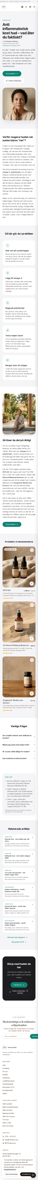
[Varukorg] (30, 7)
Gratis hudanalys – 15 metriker (20, 992)
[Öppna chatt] (33, 1175)
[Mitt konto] (26, 7)
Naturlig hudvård (8, 1113)
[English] (22, 7)
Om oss (5, 1071)
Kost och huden (8, 1126)
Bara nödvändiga (12, 1174)
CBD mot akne (7, 1110)
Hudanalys (6, 1078)
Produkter (6, 1068)
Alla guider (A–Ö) (18, 942)
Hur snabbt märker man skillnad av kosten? (17, 736)
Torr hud (6, 1119)
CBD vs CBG (7, 1123)
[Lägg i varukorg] (32, 583)
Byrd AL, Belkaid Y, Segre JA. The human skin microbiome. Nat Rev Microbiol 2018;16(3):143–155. (19, 783)
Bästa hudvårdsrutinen (10, 1107)
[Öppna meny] (34, 7)
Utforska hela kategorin (16, 937)
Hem (4, 1065)
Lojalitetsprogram (8, 1081)
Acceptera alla (27, 1174)
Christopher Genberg (11, 41)
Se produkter (10, 73)
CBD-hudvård (7, 1104)
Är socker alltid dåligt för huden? (16, 752)
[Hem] (3, 6)
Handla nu (18, 985)
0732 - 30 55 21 (10, 1136)
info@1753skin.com (11, 1140)
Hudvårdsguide (8, 1084)
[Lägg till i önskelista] (32, 550)
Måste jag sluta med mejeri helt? (16, 745)
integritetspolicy (10, 1169)
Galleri (5, 1093)
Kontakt (5, 1074)
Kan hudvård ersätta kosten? (15, 758)
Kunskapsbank (8, 1090)
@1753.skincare (10, 1143)
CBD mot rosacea (9, 1116)
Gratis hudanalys (15, 81)
